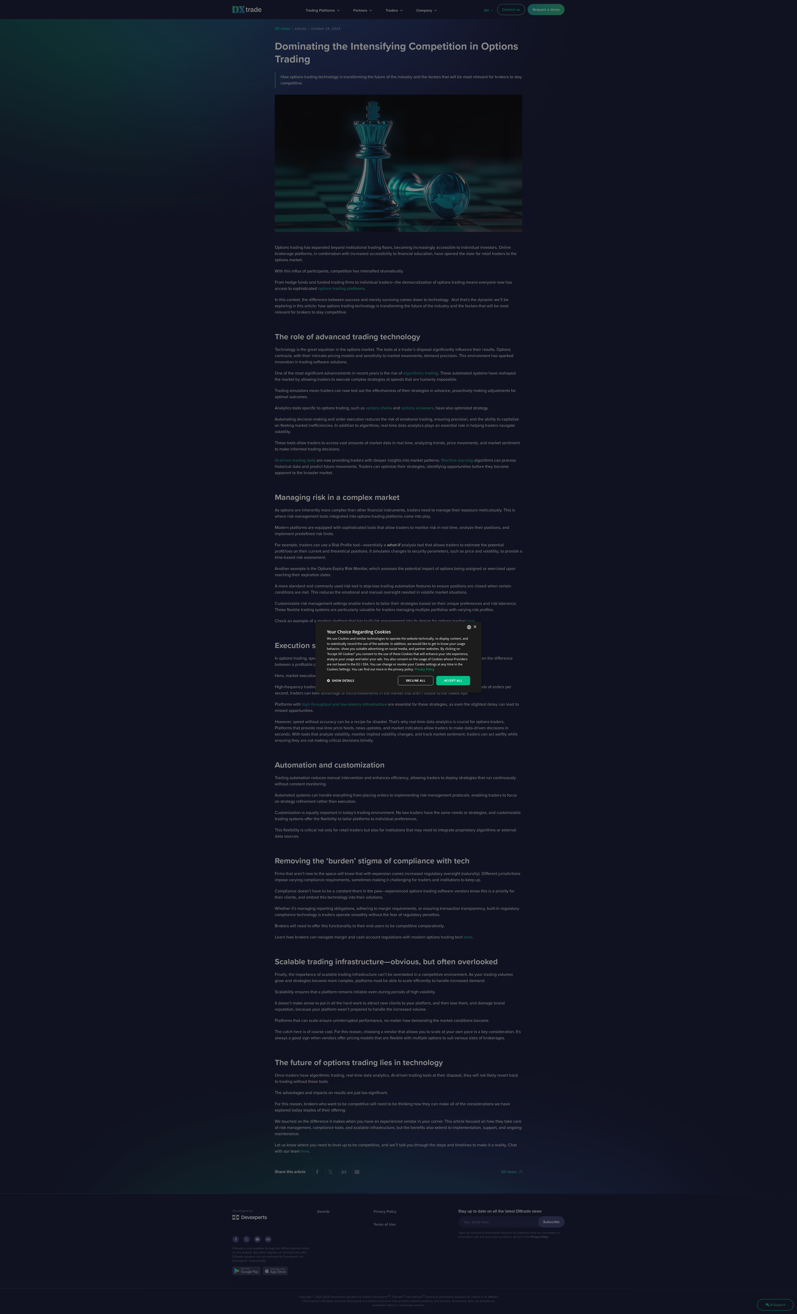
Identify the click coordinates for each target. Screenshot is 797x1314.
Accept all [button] (453, 680)
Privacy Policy (424, 669)
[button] (340, 680)
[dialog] (398, 656)
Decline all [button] (415, 680)
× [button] (474, 626)
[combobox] (469, 627)
